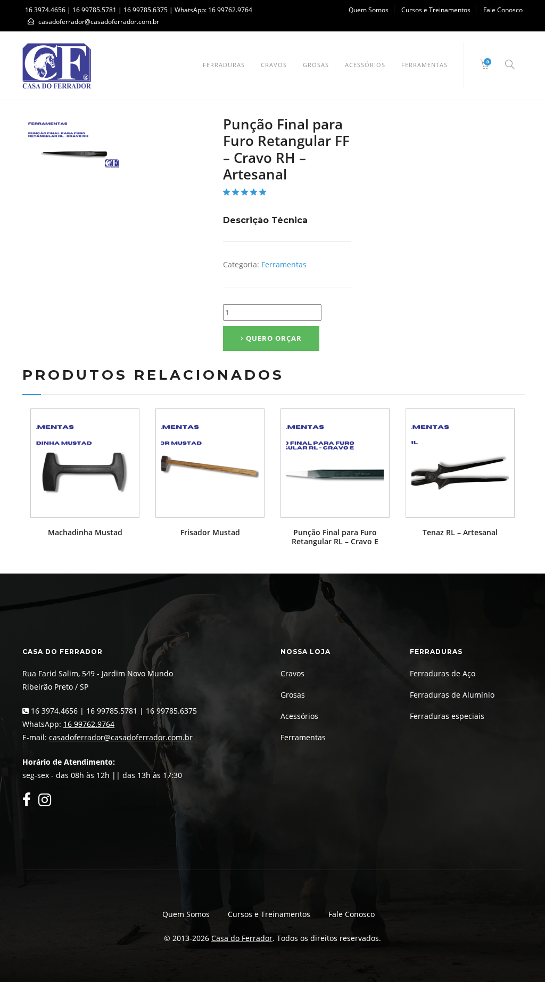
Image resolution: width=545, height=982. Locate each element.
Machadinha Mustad (85, 532)
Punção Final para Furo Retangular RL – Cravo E (335, 536)
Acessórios (365, 65)
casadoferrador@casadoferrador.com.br (121, 737)
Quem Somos (369, 9)
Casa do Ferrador (241, 938)
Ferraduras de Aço (442, 673)
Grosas (316, 65)
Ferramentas (424, 65)
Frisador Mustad (210, 532)
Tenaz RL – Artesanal (460, 532)
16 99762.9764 (230, 9)
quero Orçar (273, 338)
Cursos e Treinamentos (435, 9)
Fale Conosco (503, 9)
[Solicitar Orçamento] (85, 463)
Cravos (274, 65)
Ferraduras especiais (447, 716)
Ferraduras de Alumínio (452, 695)
